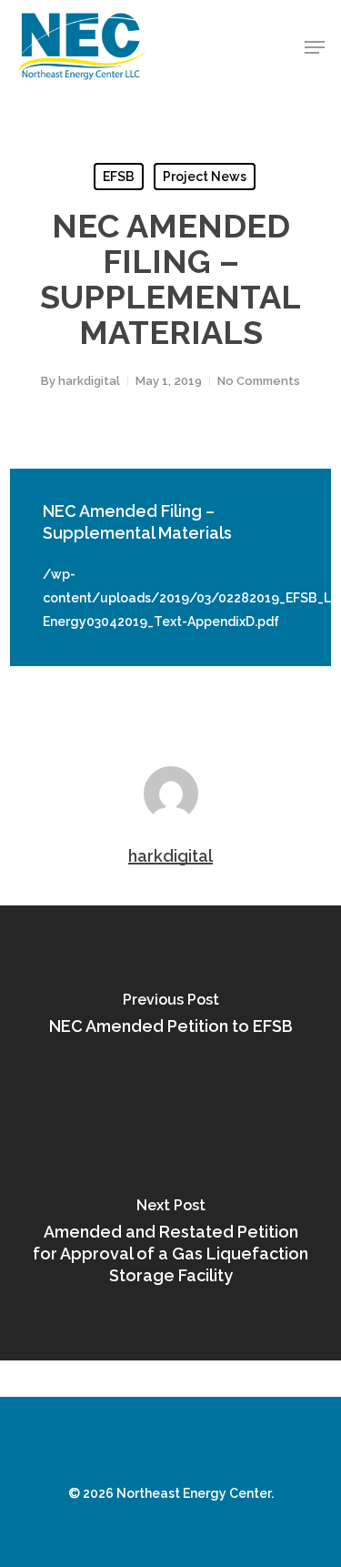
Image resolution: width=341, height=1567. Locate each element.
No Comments (258, 381)
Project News (204, 176)
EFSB (119, 176)
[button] (315, 47)
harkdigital (89, 381)
